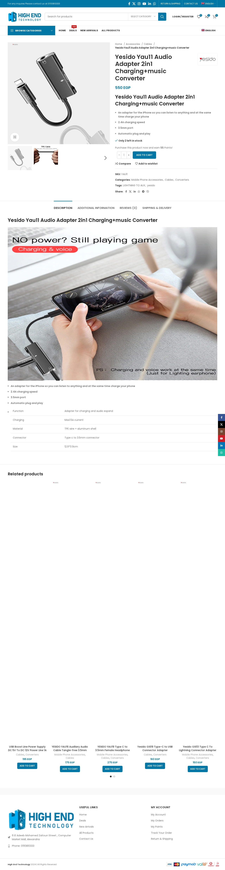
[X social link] (134, 3)
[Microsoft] (142, 791)
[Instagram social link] (139, 3)
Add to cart (144, 155)
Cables (148, 44)
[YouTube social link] (144, 3)
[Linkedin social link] (149, 3)
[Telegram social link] (143, 191)
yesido (151, 185)
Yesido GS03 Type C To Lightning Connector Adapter (197, 748)
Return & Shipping (162, 839)
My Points (157, 826)
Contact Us (86, 839)
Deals (82, 820)
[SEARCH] (162, 17)
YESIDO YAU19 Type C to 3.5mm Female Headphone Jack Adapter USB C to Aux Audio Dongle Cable (112, 752)
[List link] (41, 846)
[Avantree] (83, 791)
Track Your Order (161, 833)
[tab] (63, 206)
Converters (182, 180)
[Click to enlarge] (14, 137)
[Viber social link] (148, 191)
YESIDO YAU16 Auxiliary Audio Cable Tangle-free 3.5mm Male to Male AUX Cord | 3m (70, 750)
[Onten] (202, 791)
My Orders (157, 820)
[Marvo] (172, 791)
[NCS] (112, 791)
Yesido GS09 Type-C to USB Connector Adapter (155, 748)
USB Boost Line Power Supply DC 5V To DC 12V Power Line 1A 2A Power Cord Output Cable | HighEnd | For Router (27, 752)
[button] (27, 766)
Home (119, 44)
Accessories (133, 44)
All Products (86, 833)
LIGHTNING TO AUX (134, 185)
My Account (158, 814)
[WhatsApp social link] (154, 3)
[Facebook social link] (129, 3)
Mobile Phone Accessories (147, 180)
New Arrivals (86, 826)
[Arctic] (23, 791)
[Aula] (53, 791)
